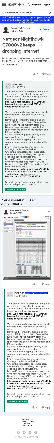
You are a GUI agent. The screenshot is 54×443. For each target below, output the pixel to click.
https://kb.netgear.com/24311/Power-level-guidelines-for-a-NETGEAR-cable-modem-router (25, 104)
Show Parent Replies (11, 204)
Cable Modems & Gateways (18, 12)
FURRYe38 (17, 84)
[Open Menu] (50, 13)
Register (36, 4)
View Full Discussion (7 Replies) (19, 200)
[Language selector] (21, 4)
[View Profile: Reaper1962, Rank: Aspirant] (6, 29)
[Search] (28, 4)
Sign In (46, 4)
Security (27, 425)
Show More (11, 64)
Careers (27, 423)
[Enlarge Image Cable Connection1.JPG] (27, 248)
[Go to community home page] (12, 4)
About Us (27, 419)
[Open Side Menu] (4, 4)
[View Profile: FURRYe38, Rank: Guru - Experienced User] (10, 294)
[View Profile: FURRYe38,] (8, 86)
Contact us (27, 421)
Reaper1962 (16, 28)
